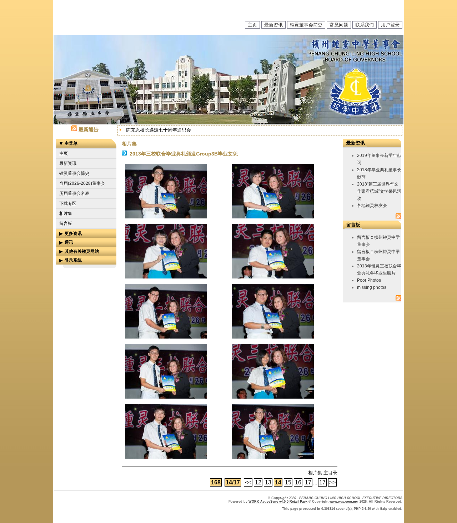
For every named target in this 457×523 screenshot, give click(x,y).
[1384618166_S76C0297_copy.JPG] (273, 337)
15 (288, 482)
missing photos (371, 287)
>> (332, 482)
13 (268, 482)
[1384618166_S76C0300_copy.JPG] (166, 457)
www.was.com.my (343, 501)
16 (298, 482)
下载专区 (67, 203)
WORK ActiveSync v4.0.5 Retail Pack (277, 501)
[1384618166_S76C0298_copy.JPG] (166, 397)
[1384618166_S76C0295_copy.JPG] (273, 277)
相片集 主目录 (322, 472)
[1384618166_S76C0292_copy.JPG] (166, 216)
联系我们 (364, 25)
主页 (252, 25)
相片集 (65, 213)
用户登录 (390, 25)
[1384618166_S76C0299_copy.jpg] (273, 397)
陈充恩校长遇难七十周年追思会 (158, 130)
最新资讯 (273, 25)
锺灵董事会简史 (306, 25)
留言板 (65, 223)
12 (258, 482)
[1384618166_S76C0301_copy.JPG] (273, 457)
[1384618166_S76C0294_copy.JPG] (166, 277)
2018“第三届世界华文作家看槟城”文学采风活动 (379, 191)
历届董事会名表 (74, 193)
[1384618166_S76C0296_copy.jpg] (166, 337)
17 (308, 482)
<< (248, 482)
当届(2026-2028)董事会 (82, 183)
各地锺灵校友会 (372, 205)
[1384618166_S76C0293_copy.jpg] (273, 216)
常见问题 (339, 25)
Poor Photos (369, 280)
